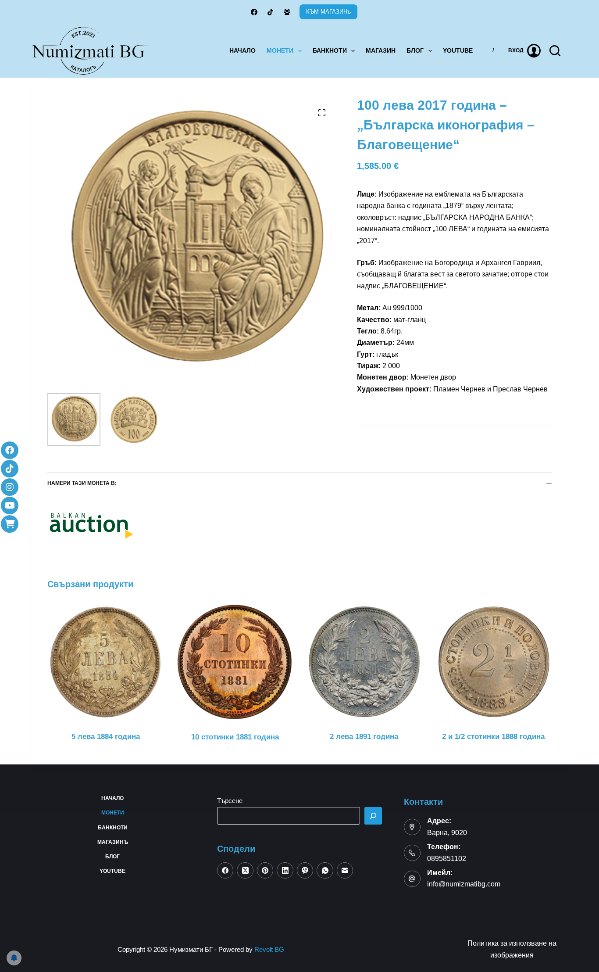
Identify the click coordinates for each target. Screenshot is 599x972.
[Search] (554, 50)
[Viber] (305, 870)
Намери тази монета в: (82, 483)
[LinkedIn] (285, 870)
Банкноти (330, 50)
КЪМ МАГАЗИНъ (328, 11)
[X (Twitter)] (245, 870)
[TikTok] (270, 12)
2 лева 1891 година (364, 736)
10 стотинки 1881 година (235, 737)
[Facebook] (254, 12)
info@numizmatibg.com (463, 884)
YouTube (458, 50)
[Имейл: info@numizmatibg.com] (412, 879)
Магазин (381, 50)
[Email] (345, 870)
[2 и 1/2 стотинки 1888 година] (493, 662)
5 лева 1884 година (105, 736)
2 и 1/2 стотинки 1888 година (493, 736)
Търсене (229, 800)
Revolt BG (269, 949)
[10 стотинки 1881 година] (235, 662)
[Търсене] (373, 816)
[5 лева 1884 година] (105, 662)
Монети (280, 50)
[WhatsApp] (325, 870)
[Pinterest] (265, 870)
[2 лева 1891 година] (364, 662)
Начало (242, 50)
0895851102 (446, 858)
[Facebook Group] (287, 12)
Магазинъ (112, 842)
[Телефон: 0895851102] (412, 853)
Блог (415, 50)
